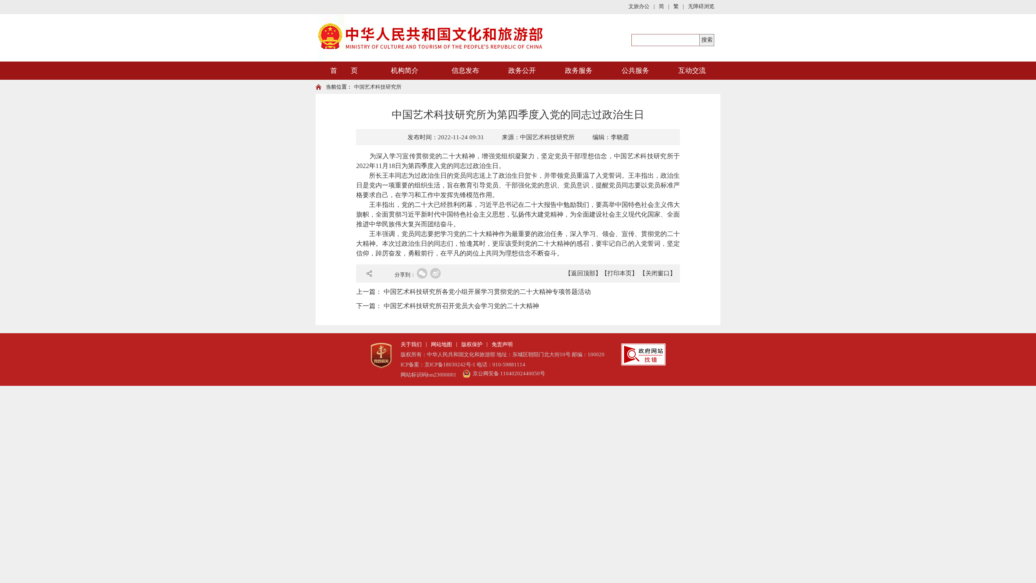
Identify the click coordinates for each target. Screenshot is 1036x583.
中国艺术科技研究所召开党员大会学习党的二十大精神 (461, 305)
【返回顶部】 (583, 273)
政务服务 (578, 70)
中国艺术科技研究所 (377, 87)
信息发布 (465, 70)
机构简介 (404, 70)
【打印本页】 (619, 273)
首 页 (344, 70)
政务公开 (522, 70)
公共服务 (635, 70)
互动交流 (692, 70)
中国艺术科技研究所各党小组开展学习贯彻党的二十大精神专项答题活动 (487, 291)
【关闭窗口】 (657, 273)
